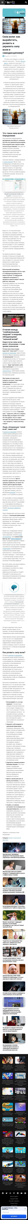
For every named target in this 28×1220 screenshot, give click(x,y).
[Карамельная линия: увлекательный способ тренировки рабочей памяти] (20, 1150)
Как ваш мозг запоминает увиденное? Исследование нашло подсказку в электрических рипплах (14, 856)
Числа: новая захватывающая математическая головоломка (20, 1170)
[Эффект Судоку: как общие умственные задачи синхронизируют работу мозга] (8, 1060)
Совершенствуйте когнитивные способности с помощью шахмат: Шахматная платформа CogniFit (20, 1098)
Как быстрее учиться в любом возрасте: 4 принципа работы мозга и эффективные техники (14, 873)
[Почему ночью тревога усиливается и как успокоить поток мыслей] (14, 986)
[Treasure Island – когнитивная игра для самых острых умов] (8, 1107)
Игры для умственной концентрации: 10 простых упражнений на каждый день (20, 1185)
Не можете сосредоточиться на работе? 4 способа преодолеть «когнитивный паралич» (13, 1029)
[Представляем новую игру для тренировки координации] (8, 1178)
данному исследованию (9, 353)
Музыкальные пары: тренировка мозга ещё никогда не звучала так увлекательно (20, 1126)
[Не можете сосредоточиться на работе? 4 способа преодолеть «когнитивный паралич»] (14, 1021)
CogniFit (7, 56)
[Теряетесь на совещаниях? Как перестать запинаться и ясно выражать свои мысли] (14, 934)
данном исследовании (10, 432)
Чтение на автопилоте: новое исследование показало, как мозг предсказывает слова (13, 960)
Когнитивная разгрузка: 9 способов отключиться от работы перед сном (14, 907)
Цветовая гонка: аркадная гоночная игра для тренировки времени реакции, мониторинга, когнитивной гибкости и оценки (8, 1141)
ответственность (16, 539)
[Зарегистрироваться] (14, 12)
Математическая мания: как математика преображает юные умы (7, 1097)
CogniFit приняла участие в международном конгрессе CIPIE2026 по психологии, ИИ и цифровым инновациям (12, 1011)
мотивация (12, 492)
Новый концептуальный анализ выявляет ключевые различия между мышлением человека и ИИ (13, 890)
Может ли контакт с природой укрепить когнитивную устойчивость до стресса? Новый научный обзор (13, 924)
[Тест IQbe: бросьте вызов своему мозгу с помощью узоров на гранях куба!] (8, 1119)
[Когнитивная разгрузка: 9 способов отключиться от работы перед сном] (14, 899)
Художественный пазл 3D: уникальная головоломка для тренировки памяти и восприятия (20, 1141)
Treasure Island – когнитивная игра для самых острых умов (7, 1113)
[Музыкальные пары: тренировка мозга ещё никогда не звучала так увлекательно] (20, 1120)
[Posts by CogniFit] (4, 56)
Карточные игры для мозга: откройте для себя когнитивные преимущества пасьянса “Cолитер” (20, 1082)
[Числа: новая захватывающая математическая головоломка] (20, 1164)
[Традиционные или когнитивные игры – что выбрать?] (20, 1107)
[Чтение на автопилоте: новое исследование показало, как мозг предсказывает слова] (14, 951)
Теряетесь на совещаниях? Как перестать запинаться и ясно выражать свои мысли (12, 942)
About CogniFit (14, 1196)
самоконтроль (7, 371)
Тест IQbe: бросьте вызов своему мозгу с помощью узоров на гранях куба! (7, 1124)
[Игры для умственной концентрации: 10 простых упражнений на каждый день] (20, 1178)
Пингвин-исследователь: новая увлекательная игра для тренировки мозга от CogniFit (7, 1170)
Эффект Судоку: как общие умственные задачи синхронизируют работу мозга (7, 1067)
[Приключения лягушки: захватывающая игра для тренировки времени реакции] (8, 1150)
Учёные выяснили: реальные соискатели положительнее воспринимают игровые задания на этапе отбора (20, 1067)
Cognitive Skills (14, 1198)
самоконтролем (8, 162)
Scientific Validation (14, 1201)
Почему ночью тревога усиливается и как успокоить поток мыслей (14, 993)
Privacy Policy (14, 1203)
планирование (7, 548)
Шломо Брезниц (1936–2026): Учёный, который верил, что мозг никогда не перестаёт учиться (13, 977)
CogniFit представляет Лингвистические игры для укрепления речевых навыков (7, 1082)
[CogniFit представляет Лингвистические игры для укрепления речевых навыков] (8, 1076)
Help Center (14, 1205)
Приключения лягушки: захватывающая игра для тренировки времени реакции (8, 1155)
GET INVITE (14, 1216)
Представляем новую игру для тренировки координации (8, 1183)
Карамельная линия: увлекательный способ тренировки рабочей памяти (20, 1156)
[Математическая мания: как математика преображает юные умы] (8, 1091)
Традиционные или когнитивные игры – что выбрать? (20, 1113)
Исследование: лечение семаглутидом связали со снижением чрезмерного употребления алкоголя (11, 1047)
